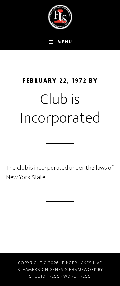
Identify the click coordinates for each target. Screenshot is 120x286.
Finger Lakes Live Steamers (60, 17)
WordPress (77, 276)
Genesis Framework (73, 269)
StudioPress (44, 276)
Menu (64, 41)
